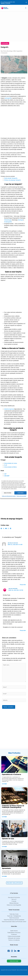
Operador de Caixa (8, 838)
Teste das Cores (14, 914)
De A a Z (14, 899)
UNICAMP (6, 476)
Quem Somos (14, 930)
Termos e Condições (14, 940)
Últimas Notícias (14, 903)
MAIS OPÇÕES (7, 493)
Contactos (14, 934)
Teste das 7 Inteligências (14, 916)
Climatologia (7, 220)
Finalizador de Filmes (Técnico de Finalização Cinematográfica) (13, 806)
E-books (14, 901)
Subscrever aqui (14, 961)
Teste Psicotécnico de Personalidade (14, 919)
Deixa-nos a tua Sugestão (14, 905)
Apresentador (6, 868)
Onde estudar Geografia (10, 178)
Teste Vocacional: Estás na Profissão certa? (14, 921)
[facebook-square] (9, 951)
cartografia (8, 98)
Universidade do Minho (10, 467)
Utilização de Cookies (14, 938)
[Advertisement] (14, 25)
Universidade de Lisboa (10, 463)
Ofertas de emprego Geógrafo (12, 180)
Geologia (20, 220)
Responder (23, 584)
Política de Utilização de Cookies (9, 496)
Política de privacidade (21, 496)
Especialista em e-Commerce (11, 774)
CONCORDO (20, 493)
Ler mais (4, 783)
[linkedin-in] (15, 951)
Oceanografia (8, 221)
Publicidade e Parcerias (14, 932)
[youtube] (18, 951)
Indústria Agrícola (9, 409)
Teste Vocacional (14, 918)
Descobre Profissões (14, 897)
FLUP (5, 465)
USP (5, 474)
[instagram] (12, 951)
